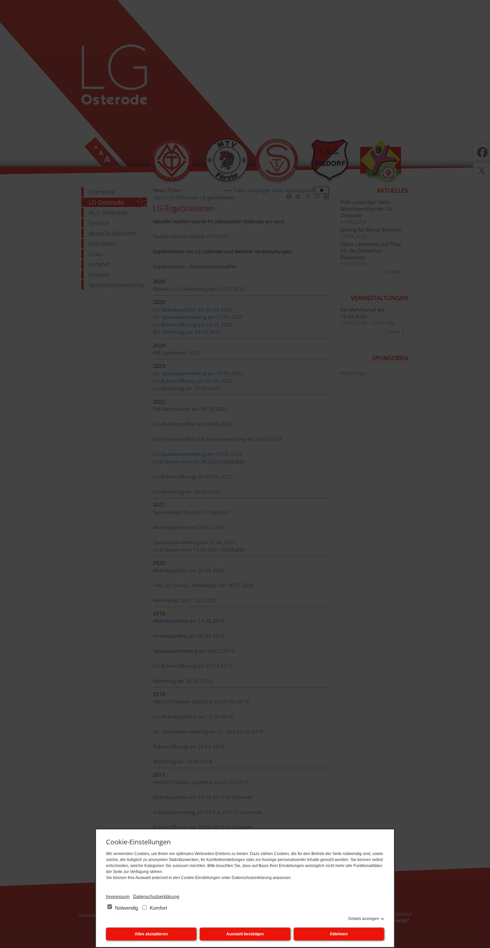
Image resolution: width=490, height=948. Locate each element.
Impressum (118, 896)
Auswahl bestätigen (245, 934)
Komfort (157, 908)
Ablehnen (339, 934)
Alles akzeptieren (151, 934)
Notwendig (126, 908)
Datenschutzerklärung (156, 896)
